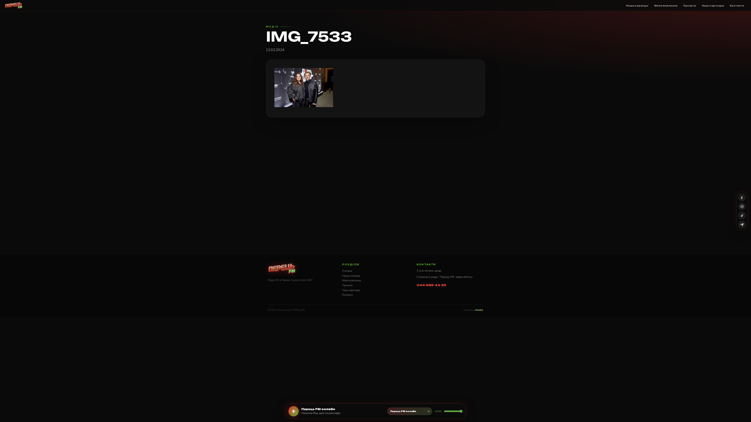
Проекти (347, 285)
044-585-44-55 (431, 285)
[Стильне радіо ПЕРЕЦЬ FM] (13, 5)
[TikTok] (742, 215)
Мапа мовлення (351, 280)
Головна (347, 271)
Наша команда (351, 276)
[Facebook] (742, 197)
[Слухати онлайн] (293, 411)
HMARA (479, 310)
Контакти (347, 295)
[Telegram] (742, 224)
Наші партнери (351, 290)
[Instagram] (742, 206)
